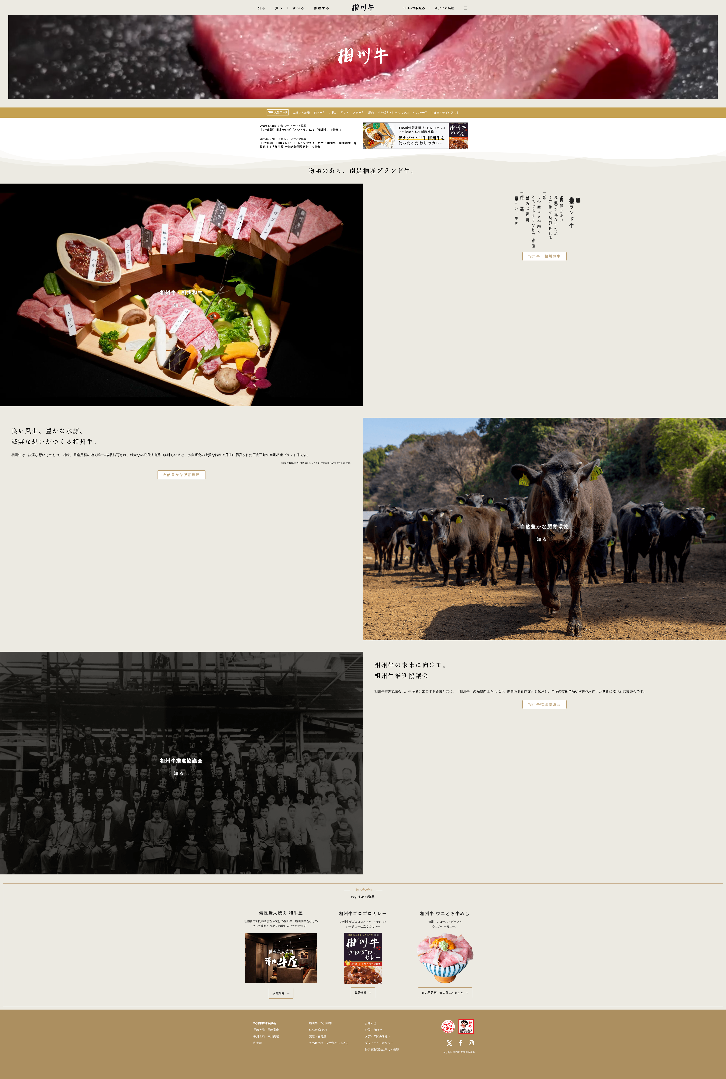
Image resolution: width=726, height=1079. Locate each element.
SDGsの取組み (318, 1029)
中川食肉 (259, 1036)
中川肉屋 (273, 1036)
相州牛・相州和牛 (544, 256)
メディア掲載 (298, 125)
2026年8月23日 (268, 125)
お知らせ (283, 125)
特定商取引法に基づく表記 (382, 1049)
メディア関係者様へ (377, 1036)
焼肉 (371, 112)
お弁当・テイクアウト (445, 112)
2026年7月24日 (268, 139)
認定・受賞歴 (317, 1036)
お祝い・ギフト (339, 112)
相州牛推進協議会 (544, 704)
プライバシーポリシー (379, 1043)
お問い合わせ (373, 1029)
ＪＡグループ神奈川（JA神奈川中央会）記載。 (332, 463)
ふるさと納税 (301, 112)
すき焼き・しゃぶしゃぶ (393, 112)
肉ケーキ (319, 112)
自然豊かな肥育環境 (181, 475)
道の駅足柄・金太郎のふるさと (329, 1043)
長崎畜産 (273, 1029)
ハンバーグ (420, 112)
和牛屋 (257, 1043)
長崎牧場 (259, 1029)
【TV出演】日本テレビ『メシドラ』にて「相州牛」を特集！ (301, 129)
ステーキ (358, 112)
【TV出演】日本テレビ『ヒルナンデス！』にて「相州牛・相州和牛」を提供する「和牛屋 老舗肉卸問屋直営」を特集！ (308, 145)
